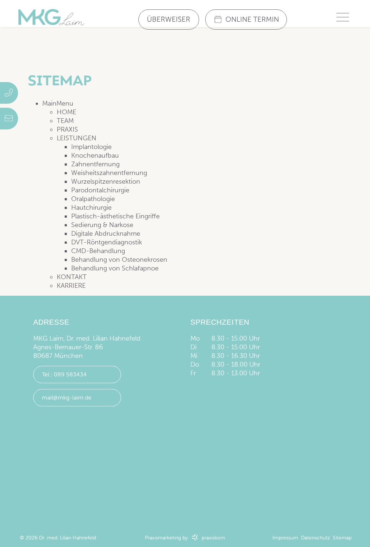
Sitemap (342, 538)
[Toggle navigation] (342, 17)
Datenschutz (315, 538)
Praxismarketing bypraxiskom (185, 538)
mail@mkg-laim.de (66, 397)
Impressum (285, 538)
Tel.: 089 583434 (64, 374)
